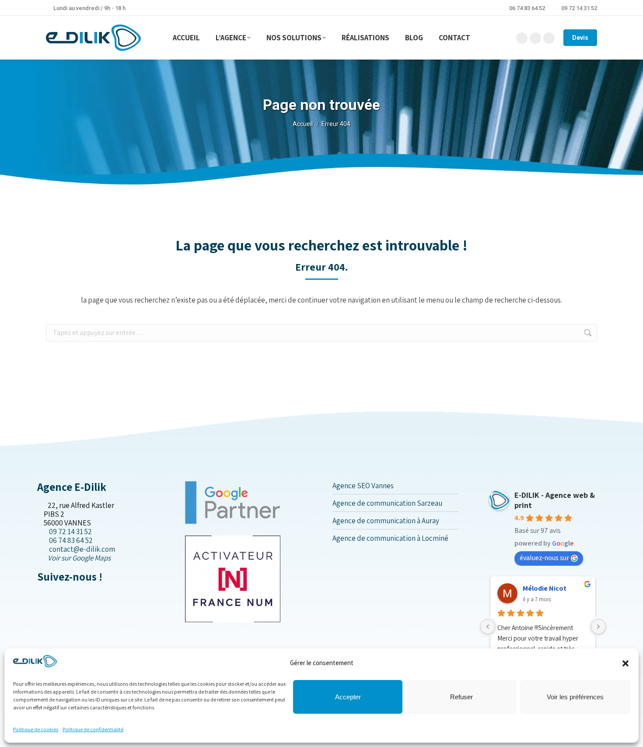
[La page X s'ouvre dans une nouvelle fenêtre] (47, 595)
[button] (625, 663)
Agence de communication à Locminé (390, 538)
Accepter (348, 697)
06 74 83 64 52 (527, 8)
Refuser (461, 697)
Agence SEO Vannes (363, 485)
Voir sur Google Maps (79, 558)
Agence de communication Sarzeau (387, 503)
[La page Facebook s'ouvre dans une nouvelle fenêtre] (40, 595)
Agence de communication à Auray (385, 520)
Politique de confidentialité (93, 729)
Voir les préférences (575, 697)
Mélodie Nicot (544, 588)
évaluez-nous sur (544, 557)
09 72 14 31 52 (579, 8)
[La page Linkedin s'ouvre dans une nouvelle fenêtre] (54, 595)
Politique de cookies (35, 729)
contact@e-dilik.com (82, 549)
